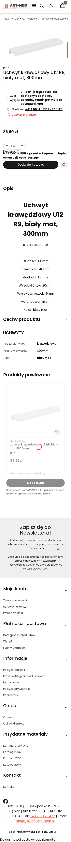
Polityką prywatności (35, 568)
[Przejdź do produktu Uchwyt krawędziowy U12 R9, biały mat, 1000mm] (35, 412)
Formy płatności (14, 648)
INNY (6, 68)
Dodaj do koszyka (30, 164)
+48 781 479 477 (42, 816)
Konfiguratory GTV (15, 746)
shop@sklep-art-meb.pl (35, 821)
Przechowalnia (13, 613)
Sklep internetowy (31, 832)
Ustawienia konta (15, 607)
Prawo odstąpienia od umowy (23, 676)
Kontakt (8, 787)
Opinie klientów (13, 723)
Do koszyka (35, 483)
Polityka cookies (14, 670)
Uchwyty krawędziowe (54, 18)
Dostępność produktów (19, 635)
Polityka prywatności (17, 689)
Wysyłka (8, 641)
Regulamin (53, 556)
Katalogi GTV (12, 758)
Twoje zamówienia (16, 600)
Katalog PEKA (12, 752)
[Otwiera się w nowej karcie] (5, 801)
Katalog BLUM (12, 765)
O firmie (8, 717)
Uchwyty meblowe (26, 18)
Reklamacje (11, 682)
